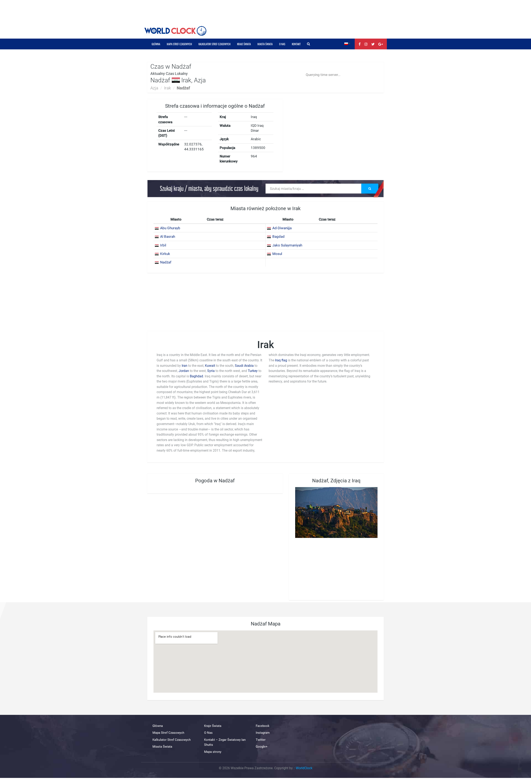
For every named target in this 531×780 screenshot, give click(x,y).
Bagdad (278, 236)
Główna (156, 44)
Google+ (262, 746)
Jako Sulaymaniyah (287, 245)
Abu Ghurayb (170, 228)
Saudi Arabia (245, 366)
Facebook (262, 726)
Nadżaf (165, 262)
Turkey (253, 371)
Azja (154, 87)
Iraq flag (281, 360)
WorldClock (304, 768)
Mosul (277, 254)
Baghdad (196, 376)
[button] (347, 43)
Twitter (261, 740)
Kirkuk (165, 254)
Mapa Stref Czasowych (179, 44)
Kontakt (296, 44)
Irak (167, 87)
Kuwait (210, 366)
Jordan (184, 371)
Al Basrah (167, 236)
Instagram (263, 733)
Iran (184, 366)
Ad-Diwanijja (282, 228)
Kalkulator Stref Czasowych (214, 44)
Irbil (163, 245)
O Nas (282, 44)
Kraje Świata (244, 44)
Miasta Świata (265, 44)
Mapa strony (212, 752)
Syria (211, 371)
